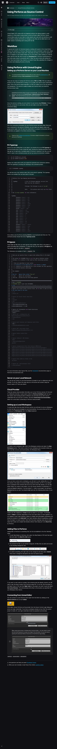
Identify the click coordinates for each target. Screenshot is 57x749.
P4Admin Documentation (24, 135)
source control (16, 656)
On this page (11, 29)
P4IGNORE (35, 370)
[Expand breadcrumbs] (16, 7)
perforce (10, 656)
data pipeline (23, 656)
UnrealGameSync (44, 74)
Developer (11, 8)
